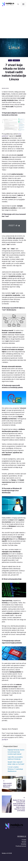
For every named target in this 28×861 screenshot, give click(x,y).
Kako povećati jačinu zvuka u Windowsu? (7, 785)
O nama (24, 839)
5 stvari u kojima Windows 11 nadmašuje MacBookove (15, 769)
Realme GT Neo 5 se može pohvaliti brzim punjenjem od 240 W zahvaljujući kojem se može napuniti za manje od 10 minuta (19, 805)
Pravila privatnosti (21, 846)
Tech (10, 60)
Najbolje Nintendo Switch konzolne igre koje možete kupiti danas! (16, 752)
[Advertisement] (14, 23)
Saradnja (23, 844)
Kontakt (24, 842)
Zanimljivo (16, 60)
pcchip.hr (5, 739)
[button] (18, 4)
